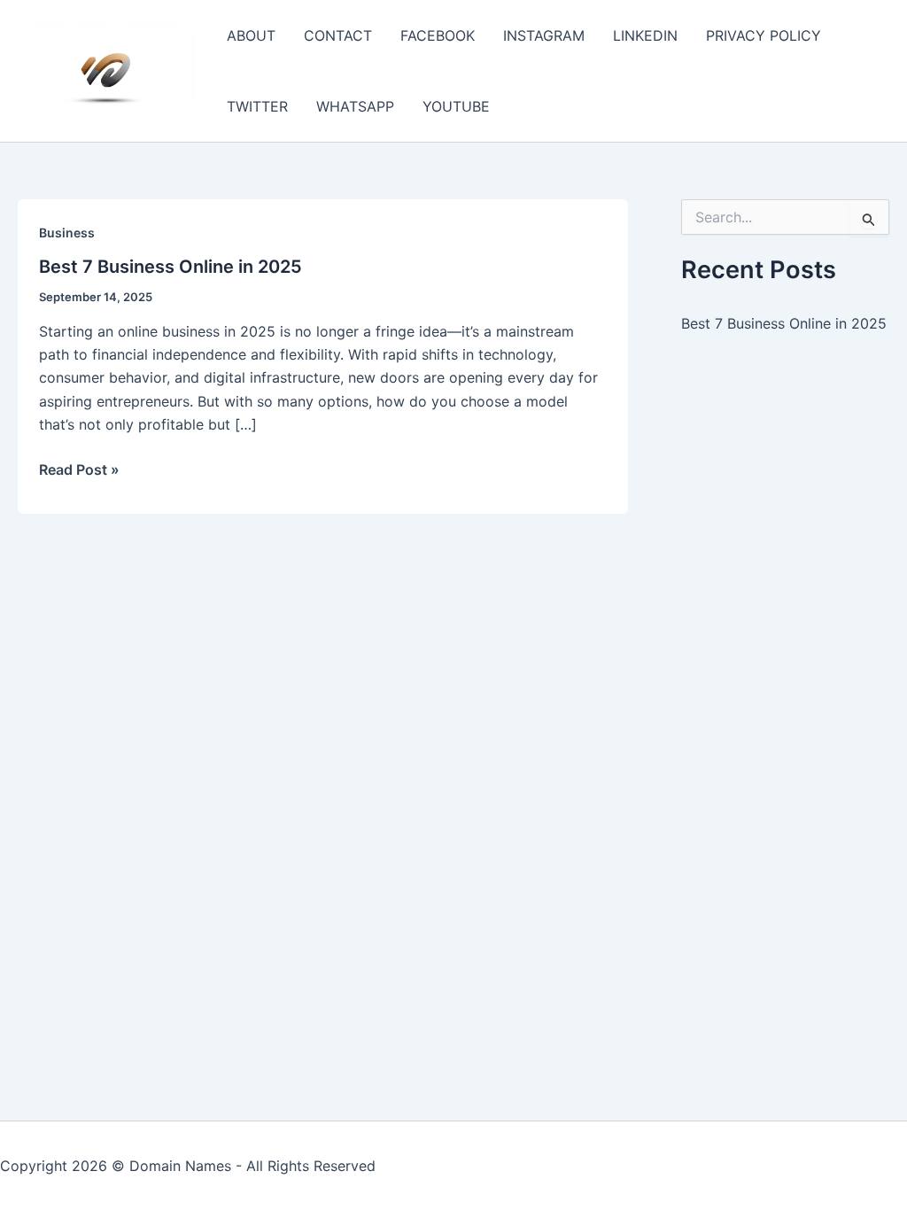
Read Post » (79, 470)
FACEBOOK (437, 35)
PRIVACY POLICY (763, 35)
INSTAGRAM (544, 35)
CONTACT (338, 35)
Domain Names (180, 1166)
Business (67, 232)
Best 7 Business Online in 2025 (170, 266)
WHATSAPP (355, 106)
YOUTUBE (456, 106)
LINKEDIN (645, 35)
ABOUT (251, 35)
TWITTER (257, 106)
